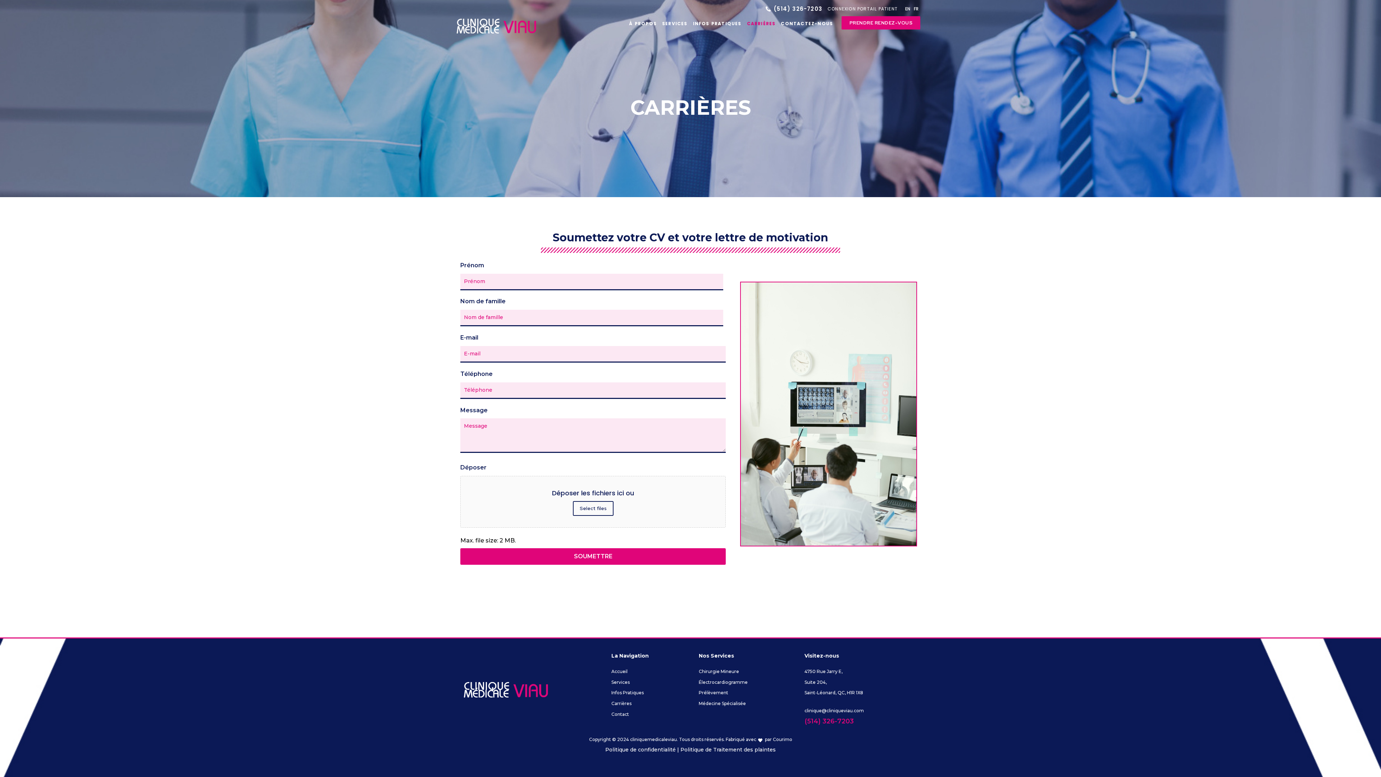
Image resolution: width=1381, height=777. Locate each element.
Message (474, 410)
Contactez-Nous (807, 24)
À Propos (643, 24)
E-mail (469, 337)
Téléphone (476, 374)
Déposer (473, 467)
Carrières (761, 24)
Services (675, 24)
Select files (593, 508)
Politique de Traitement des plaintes (728, 749)
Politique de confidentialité (640, 749)
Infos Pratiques (717, 24)
